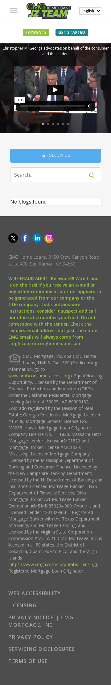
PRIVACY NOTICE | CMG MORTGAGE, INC (40, 621)
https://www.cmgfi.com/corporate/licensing (53, 564)
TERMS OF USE (27, 661)
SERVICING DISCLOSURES (41, 649)
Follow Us (58, 155)
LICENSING (22, 605)
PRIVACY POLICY (30, 637)
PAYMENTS (36, 32)
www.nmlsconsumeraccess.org (39, 376)
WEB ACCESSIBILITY (34, 593)
